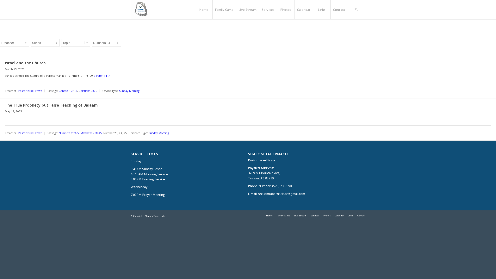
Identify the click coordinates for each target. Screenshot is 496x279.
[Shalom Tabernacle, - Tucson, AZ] (140, 9)
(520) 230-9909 (283, 186)
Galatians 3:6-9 (88, 91)
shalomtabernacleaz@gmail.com (281, 194)
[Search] (356, 9)
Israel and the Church (25, 62)
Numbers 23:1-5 (69, 133)
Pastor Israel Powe (30, 91)
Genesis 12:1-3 (68, 91)
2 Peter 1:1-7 (102, 76)
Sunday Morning (129, 91)
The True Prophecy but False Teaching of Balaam (51, 105)
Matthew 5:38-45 (91, 133)
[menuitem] (203, 9)
